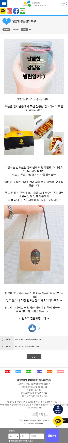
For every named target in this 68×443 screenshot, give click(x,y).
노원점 (28, 371)
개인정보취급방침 (43, 380)
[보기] (31, 441)
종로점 (39, 371)
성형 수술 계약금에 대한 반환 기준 (34, 396)
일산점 (49, 371)
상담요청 (52, 435)
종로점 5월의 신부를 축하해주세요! (28, 339)
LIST (34, 356)
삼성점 (18, 371)
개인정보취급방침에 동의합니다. (20, 441)
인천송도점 (60, 371)
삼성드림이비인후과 (26, 380)
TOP (64, 421)
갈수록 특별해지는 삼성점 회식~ (27, 346)
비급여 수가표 (41, 393)
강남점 (7, 371)
